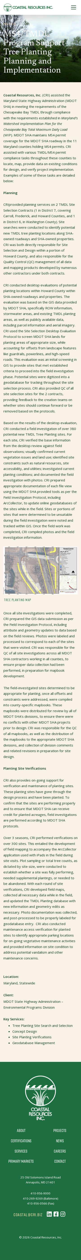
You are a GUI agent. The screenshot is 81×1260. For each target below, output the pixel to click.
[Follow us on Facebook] (56, 1214)
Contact (60, 1161)
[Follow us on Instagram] (62, 1214)
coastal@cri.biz (28, 1215)
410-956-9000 (40, 1193)
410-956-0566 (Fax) (40, 1203)
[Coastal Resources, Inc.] (28, 7)
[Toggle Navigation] (73, 7)
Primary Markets (21, 1161)
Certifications (21, 1140)
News (60, 1140)
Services (21, 1151)
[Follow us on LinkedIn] (49, 1214)
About (21, 1130)
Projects (59, 1130)
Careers (60, 1151)
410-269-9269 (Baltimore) (40, 1198)
